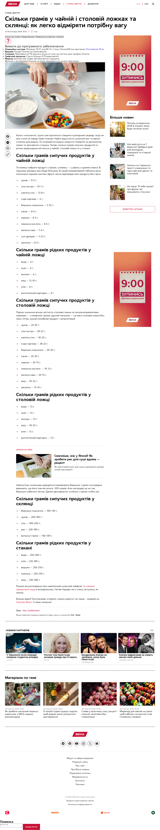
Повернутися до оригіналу (45, 37)
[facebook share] (7, 136)
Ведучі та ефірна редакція (80, 758)
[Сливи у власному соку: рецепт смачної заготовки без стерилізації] (99, 694)
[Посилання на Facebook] (70, 743)
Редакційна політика (80, 773)
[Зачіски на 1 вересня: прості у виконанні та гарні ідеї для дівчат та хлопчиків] (117, 171)
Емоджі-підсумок (28, 37)
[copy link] (7, 154)
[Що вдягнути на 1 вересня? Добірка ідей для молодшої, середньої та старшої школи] (117, 150)
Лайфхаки (34, 611)
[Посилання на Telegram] (63, 743)
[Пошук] (153, 4)
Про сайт (80, 765)
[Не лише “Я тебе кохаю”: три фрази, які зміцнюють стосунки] (117, 192)
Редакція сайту (80, 762)
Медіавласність (80, 777)
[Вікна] (12, 4)
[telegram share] (7, 142)
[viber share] (7, 148)
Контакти (80, 780)
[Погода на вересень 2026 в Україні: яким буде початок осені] (117, 129)
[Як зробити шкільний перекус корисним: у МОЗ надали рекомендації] (22, 694)
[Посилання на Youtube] (76, 743)
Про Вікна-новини (80, 769)
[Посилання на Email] (97, 743)
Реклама (80, 784)
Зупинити (60, 37)
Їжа (25, 611)
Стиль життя (74, 4)
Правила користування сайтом (80, 801)
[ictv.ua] (105, 813)
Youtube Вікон (24, 602)
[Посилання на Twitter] (90, 743)
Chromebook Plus (94, 49)
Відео (57, 4)
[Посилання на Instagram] (83, 743)
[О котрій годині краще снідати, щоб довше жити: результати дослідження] (60, 694)
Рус (147, 4)
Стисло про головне (12, 37)
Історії (44, 4)
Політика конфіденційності (80, 804)
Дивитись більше (132, 209)
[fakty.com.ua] (54, 813)
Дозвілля (93, 4)
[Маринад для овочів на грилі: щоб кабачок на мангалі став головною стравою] (137, 694)
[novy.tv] (153, 813)
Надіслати (31, 827)
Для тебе (29, 4)
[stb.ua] (7, 813)
